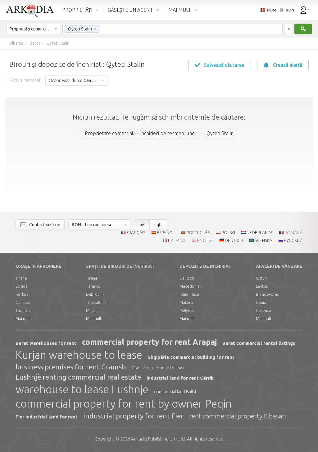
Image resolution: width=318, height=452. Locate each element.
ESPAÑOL (166, 232)
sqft (158, 224)
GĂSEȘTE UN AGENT (130, 10)
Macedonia (189, 286)
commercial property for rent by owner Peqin (124, 403)
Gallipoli (23, 302)
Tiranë (21, 278)
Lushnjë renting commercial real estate (78, 377)
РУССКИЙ (293, 240)
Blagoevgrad (267, 294)
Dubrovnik (95, 294)
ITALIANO (177, 240)
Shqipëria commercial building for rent (191, 357)
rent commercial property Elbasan (237, 416)
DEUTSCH (234, 240)
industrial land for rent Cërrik (180, 378)
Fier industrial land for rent (47, 416)
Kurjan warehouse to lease (79, 355)
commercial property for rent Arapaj (149, 342)
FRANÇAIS (135, 232)
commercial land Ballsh (176, 391)
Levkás (262, 286)
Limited (158, 438)
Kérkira (22, 294)
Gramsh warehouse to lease (159, 367)
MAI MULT (179, 10)
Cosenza (263, 310)
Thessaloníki (96, 302)
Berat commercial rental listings (258, 343)
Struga (22, 286)
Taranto (23, 310)
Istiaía (261, 302)
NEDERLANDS (260, 232)
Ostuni (262, 278)
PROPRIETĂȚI (77, 10)
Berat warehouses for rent (46, 343)
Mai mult (23, 318)
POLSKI (228, 232)
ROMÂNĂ (293, 232)
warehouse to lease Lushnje (82, 389)
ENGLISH (205, 240)
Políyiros (186, 310)
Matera (92, 310)
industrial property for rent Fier (133, 416)
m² (142, 224)
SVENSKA (263, 240)
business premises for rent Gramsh (71, 367)
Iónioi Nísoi (189, 294)
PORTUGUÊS (198, 232)
